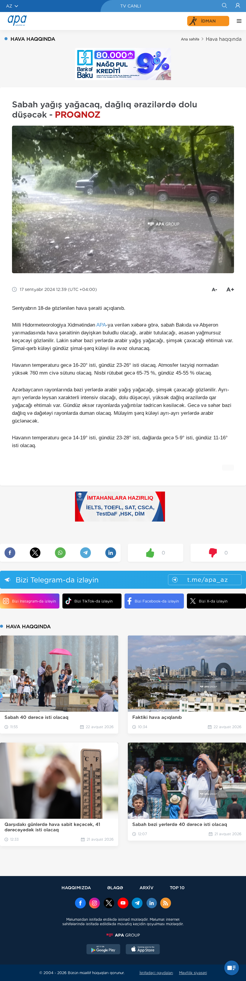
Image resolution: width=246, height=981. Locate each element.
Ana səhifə (190, 39)
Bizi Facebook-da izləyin (157, 601)
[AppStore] (143, 950)
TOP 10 (177, 887)
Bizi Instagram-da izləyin (34, 601)
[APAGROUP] (123, 935)
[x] (109, 904)
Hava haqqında (224, 39)
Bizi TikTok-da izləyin (93, 601)
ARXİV (147, 887)
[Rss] (165, 904)
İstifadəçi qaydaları (156, 973)
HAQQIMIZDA (76, 887)
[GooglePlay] (103, 950)
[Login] (238, 6)
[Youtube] (123, 904)
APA (101, 325)
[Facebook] (80, 904)
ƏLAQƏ (115, 887)
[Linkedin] (151, 904)
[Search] (224, 6)
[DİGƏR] (238, 21)
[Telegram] (137, 904)
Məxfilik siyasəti (193, 973)
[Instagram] (94, 904)
